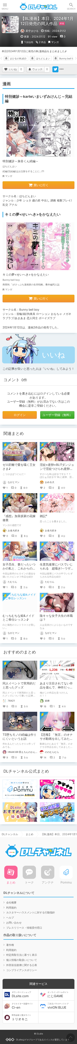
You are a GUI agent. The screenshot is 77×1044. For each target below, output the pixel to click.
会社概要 (11, 902)
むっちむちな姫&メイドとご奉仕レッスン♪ (18, 617)
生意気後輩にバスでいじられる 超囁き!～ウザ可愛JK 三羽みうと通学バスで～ (57, 570)
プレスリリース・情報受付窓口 (24, 927)
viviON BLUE (58, 1006)
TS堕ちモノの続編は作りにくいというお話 (19, 736)
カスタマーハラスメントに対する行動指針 (30, 912)
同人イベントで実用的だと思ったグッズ (19, 685)
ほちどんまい (43, 58)
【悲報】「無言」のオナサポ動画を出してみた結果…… (56, 738)
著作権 (10, 944)
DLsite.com (21, 994)
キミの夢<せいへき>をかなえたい (26, 274)
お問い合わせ (14, 922)
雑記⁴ (43, 516)
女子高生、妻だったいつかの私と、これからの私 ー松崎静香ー (19, 568)
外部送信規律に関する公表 (21, 965)
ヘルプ (10, 917)
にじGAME (58, 994)
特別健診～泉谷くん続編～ (20, 161)
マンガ (55, 42)
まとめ (29, 834)
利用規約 (11, 907)
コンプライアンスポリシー (21, 970)
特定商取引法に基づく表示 (21, 954)
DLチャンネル (38, 6)
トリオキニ (21, 1017)
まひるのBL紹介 (18, 58)
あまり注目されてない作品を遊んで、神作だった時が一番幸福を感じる (56, 687)
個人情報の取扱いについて (21, 960)
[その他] (61, 69)
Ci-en (22, 1006)
